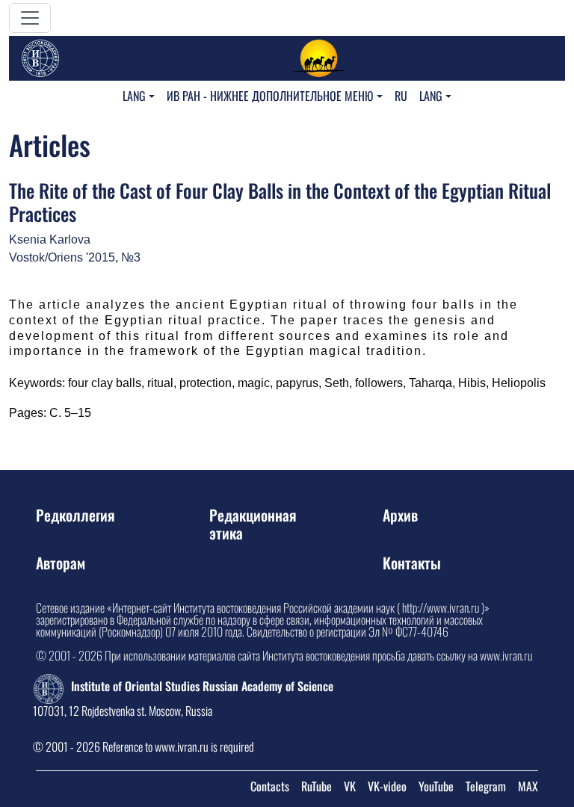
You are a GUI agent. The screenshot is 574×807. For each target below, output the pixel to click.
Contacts (269, 786)
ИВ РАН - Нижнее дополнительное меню (270, 96)
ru (401, 96)
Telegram (486, 786)
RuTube (316, 786)
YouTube (436, 786)
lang (134, 96)
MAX (528, 786)
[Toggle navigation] (30, 18)
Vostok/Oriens (46, 257)
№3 (131, 257)
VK (350, 786)
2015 (101, 257)
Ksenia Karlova (49, 239)
